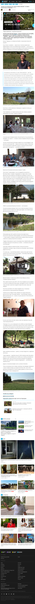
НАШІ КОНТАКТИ (3, 583)
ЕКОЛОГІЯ (2, 4)
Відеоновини (3, 579)
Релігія (19, 574)
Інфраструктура (20, 570)
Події (2, 562)
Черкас (15, 33)
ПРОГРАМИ (19, 583)
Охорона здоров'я (21, 568)
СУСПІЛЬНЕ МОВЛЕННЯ (21, 586)
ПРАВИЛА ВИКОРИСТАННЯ (5, 585)
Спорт (2, 577)
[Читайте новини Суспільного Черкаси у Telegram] (11, 594)
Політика (2, 574)
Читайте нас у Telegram (8, 393)
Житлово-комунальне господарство (7, 570)
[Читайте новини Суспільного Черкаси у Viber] (9, 594)
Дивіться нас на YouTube (8, 396)
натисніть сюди (13, 599)
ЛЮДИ (13, 4)
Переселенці (6, 4)
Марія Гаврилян (13, 9)
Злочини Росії (3, 576)
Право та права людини (5, 571)
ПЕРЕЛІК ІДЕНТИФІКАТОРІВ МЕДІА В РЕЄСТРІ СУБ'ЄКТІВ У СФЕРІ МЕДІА (8, 589)
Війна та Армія (20, 577)
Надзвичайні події (21, 567)
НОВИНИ (17, 4)
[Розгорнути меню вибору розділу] (9, 1)
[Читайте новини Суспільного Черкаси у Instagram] (4, 594)
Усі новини (13, 1)
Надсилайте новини (7, 398)
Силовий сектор (4, 573)
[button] (1, 12)
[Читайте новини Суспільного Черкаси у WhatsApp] (14, 594)
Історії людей (20, 4)
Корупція (19, 562)
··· (25, 1)
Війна (17, 1)
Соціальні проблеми (21, 576)
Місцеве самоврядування (22, 571)
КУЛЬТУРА (10, 4)
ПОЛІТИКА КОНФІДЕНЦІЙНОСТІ (23, 585)
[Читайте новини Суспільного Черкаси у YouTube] (6, 594)
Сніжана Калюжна (5, 9)
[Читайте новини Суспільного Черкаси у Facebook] (2, 594)
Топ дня (19, 579)
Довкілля (2, 568)
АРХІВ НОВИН (20, 588)
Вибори (2, 567)
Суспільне (12, 598)
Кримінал (2, 564)
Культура (20, 1)
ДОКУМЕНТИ (3, 586)
